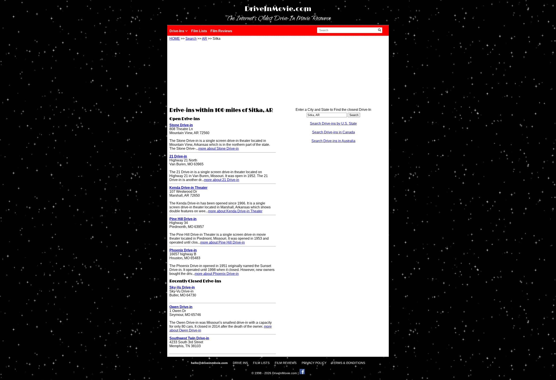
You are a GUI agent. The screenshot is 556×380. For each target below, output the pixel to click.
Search (191, 38)
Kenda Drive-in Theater (188, 187)
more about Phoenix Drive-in (217, 273)
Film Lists (199, 31)
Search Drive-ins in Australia (333, 141)
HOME (174, 38)
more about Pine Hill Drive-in (222, 242)
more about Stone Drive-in (218, 148)
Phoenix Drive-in (183, 250)
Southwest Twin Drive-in (189, 338)
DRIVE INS (240, 363)
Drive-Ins (177, 31)
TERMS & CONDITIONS (348, 363)
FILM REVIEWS (285, 363)
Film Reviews (221, 31)
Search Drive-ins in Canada (333, 132)
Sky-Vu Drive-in (182, 287)
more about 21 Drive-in (221, 180)
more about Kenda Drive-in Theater (235, 211)
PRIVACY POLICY (314, 363)
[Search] (379, 30)
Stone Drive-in (181, 125)
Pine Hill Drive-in (183, 219)
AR (204, 38)
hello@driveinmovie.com (209, 363)
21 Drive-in (178, 156)
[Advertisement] (222, 73)
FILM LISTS (261, 363)
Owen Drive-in (180, 307)
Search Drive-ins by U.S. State (333, 123)
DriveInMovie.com (278, 9)
